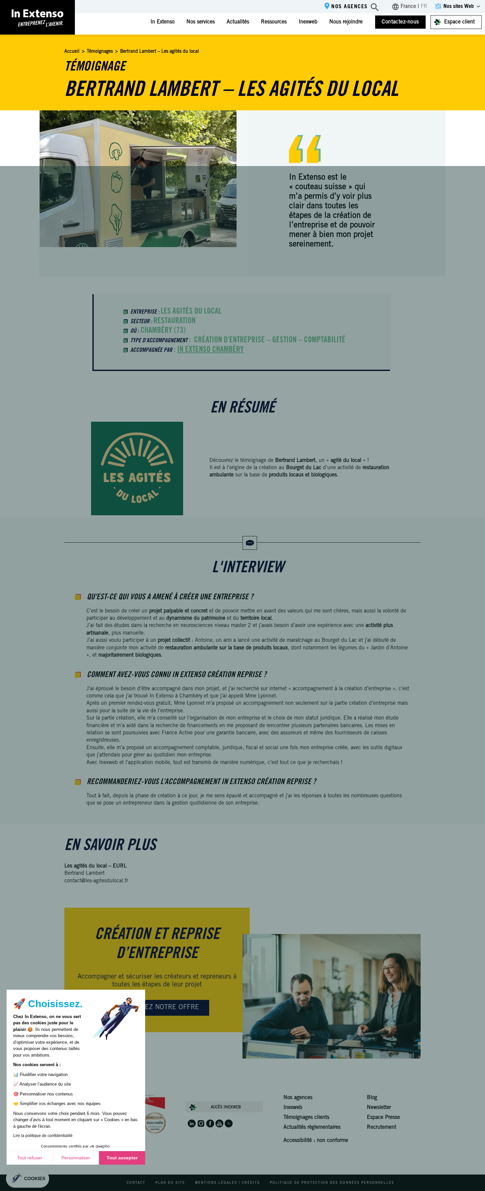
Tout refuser (29, 1157)
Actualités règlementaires (311, 1127)
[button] (27, 1179)
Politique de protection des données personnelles (332, 1183)
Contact (136, 1183)
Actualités (238, 22)
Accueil (72, 51)
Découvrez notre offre (157, 1008)
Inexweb (308, 22)
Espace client (459, 22)
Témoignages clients (306, 1117)
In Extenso (162, 22)
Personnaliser (75, 1157)
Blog (372, 1097)
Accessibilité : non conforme (315, 1140)
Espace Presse (383, 1117)
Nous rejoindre (346, 22)
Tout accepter (122, 1157)
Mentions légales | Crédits (227, 1183)
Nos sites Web (458, 6)
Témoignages (100, 51)
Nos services (200, 22)
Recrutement (381, 1127)
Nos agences (349, 7)
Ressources (274, 22)
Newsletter (379, 1107)
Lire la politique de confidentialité (43, 1135)
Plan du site (170, 1183)
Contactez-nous (400, 22)
